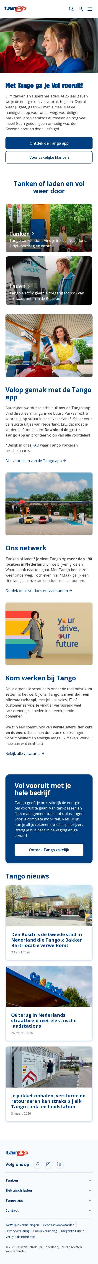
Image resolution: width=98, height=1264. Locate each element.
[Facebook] (37, 1164)
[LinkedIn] (59, 1164)
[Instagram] (48, 1164)
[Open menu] (89, 9)
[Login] (80, 9)
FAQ (35, 445)
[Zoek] (71, 9)
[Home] (15, 9)
